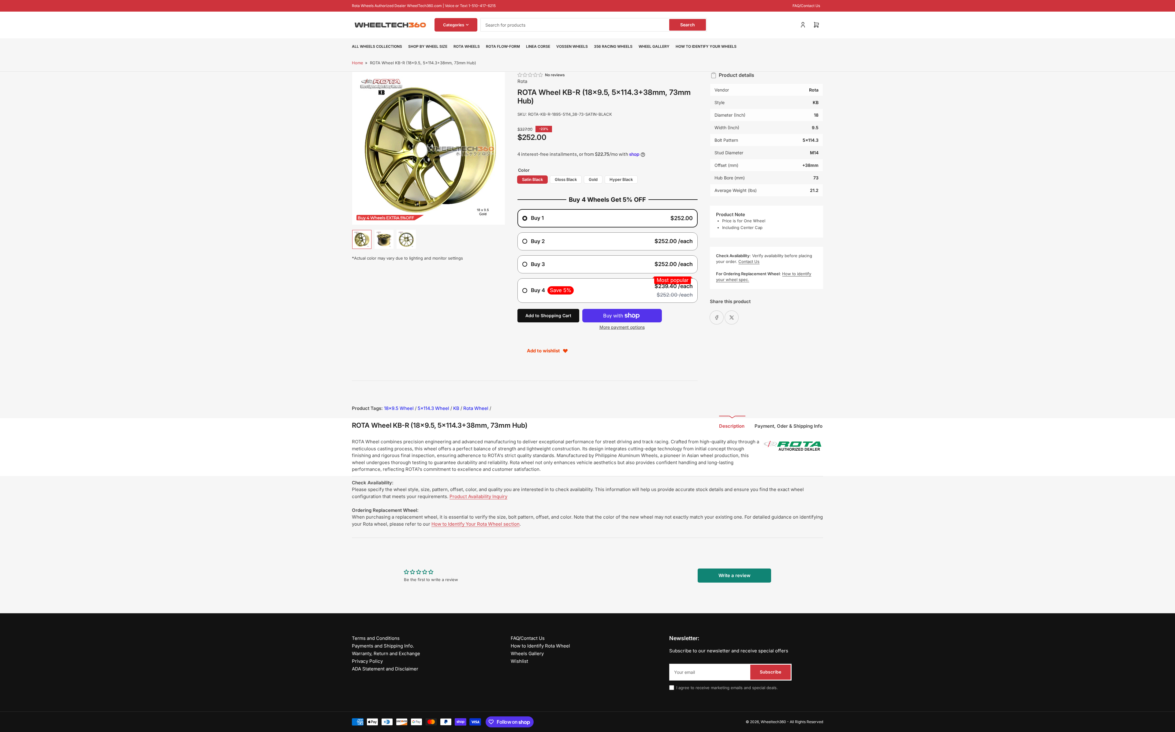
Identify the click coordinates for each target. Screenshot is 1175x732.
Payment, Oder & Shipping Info (788, 426)
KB (456, 408)
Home (357, 62)
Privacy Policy (367, 661)
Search (687, 24)
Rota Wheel (475, 408)
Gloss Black (566, 179)
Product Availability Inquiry (478, 496)
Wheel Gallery (654, 46)
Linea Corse (538, 46)
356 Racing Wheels (613, 46)
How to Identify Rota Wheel (540, 646)
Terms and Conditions (376, 638)
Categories (453, 24)
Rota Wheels (466, 46)
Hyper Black (621, 179)
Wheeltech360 (773, 721)
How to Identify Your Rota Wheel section (475, 524)
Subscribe (770, 671)
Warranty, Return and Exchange (386, 653)
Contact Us (748, 261)
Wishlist (519, 661)
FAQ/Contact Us (806, 5)
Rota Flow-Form (503, 46)
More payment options (622, 327)
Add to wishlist (543, 351)
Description (731, 426)
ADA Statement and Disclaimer (385, 669)
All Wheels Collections (377, 46)
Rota (522, 81)
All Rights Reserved (806, 721)
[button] (530, 75)
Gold (593, 179)
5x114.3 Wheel (433, 408)
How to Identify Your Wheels (706, 46)
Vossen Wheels (572, 46)
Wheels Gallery (527, 653)
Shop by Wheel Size (427, 46)
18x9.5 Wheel (399, 408)
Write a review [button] (734, 575)
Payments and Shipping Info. (383, 646)
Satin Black (532, 179)
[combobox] (593, 25)
